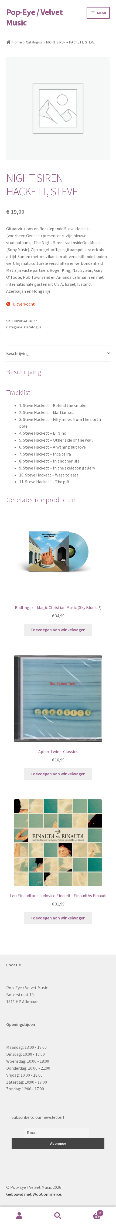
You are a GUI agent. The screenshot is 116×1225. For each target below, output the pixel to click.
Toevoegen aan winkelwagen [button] (58, 629)
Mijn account (19, 1216)
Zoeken (58, 1216)
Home (17, 42)
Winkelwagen (89, 1211)
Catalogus (34, 42)
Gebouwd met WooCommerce (33, 1194)
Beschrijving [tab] (17, 353)
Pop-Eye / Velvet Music (34, 17)
